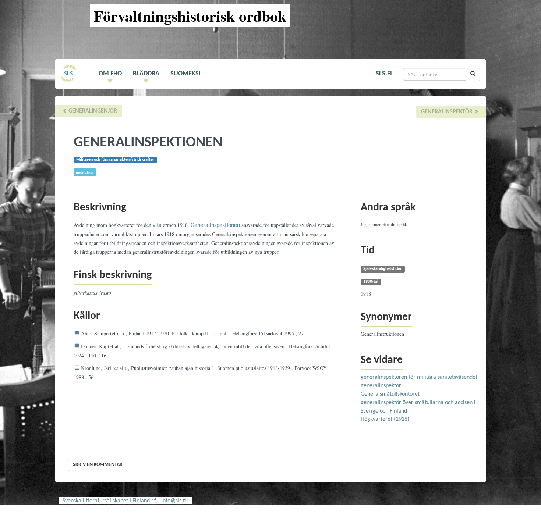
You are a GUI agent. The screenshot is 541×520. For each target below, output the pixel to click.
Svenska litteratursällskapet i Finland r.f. (110, 501)
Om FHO (110, 73)
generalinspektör (447, 112)
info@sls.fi (173, 501)
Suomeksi (185, 73)
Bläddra (146, 73)
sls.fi (384, 73)
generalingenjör (92, 111)
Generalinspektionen (215, 225)
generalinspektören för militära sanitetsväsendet (419, 377)
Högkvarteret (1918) (385, 419)
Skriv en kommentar (98, 464)
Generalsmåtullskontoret (390, 394)
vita (157, 225)
